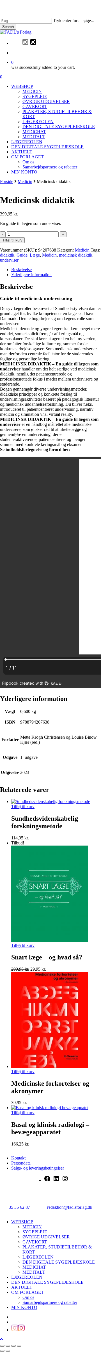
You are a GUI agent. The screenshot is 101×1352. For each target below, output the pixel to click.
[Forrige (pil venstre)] (2, 1351)
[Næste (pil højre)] (8, 1351)
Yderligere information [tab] (31, 274)
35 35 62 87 (19, 1207)
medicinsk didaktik (75, 255)
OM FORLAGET (27, 1292)
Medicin (25, 181)
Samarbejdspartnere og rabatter (49, 1302)
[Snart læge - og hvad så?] (49, 940)
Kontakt (18, 1158)
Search (8, 27)
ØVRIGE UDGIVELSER (46, 1236)
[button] (1, 1339)
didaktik (7, 255)
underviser (9, 260)
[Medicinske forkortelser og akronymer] (49, 1066)
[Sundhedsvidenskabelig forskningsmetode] (50, 801)
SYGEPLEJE (34, 1231)
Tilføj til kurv (12, 240)
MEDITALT (33, 1272)
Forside (6, 181)
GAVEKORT (34, 1242)
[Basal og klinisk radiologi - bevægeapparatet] (49, 1107)
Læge (35, 255)
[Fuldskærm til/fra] (8, 1346)
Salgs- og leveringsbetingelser (37, 1168)
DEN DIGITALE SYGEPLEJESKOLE (58, 1262)
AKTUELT (21, 1287)
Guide (22, 255)
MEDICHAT (34, 1267)
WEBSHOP (22, 1221)
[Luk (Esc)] (19, 1346)
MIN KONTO (24, 1307)
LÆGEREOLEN (38, 1257)
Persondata (21, 1163)
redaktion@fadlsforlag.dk (69, 1207)
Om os (28, 1297)
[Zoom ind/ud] (2, 1346)
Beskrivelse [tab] (21, 269)
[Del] (13, 1346)
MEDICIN (32, 1226)
